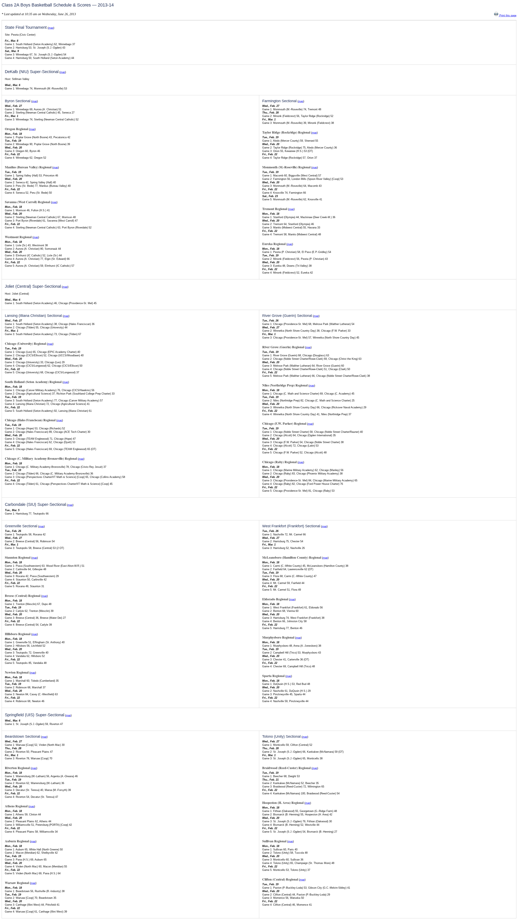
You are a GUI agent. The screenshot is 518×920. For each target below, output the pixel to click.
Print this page (507, 15)
